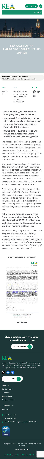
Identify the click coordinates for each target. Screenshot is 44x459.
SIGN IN (33, 6)
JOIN (28, 6)
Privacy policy (26, 454)
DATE (4, 88)
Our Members (7, 389)
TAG (15, 88)
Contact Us (6, 409)
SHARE (34, 88)
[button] (36, 12)
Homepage (6, 76)
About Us (5, 385)
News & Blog (7, 396)
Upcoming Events (8, 400)
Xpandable (25, 449)
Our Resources (7, 405)
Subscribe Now (19, 346)
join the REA (10, 379)
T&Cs (17, 454)
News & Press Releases (20, 76)
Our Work (6, 393)
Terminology (8, 454)
